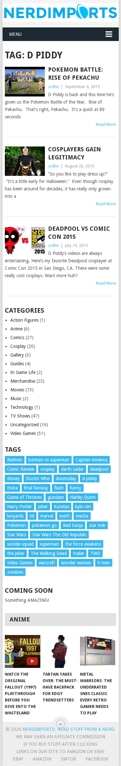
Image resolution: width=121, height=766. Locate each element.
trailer (78, 553)
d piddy (89, 478)
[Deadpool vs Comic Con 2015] (25, 241)
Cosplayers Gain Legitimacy (74, 153)
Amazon (42, 758)
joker (43, 506)
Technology (21, 407)
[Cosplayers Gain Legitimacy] (25, 161)
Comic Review (20, 469)
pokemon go (44, 525)
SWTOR (68, 758)
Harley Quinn (83, 497)
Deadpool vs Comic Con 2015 (79, 232)
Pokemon (16, 525)
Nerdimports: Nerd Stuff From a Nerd (68, 729)
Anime (16, 328)
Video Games (23, 433)
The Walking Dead (49, 553)
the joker (16, 553)
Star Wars (16, 534)
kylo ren (83, 506)
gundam (56, 497)
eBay (18, 758)
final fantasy (36, 487)
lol (32, 516)
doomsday (66, 478)
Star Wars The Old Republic (59, 534)
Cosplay (18, 346)
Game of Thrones (24, 497)
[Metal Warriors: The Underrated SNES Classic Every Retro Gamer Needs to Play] (97, 651)
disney (13, 478)
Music (16, 398)
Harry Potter (19, 506)
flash (59, 487)
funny (75, 487)
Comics (17, 337)
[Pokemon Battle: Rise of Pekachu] (25, 81)
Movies (17, 389)
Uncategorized (24, 424)
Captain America (91, 459)
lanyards (15, 516)
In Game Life (22, 372)
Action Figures (24, 320)
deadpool (99, 469)
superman (49, 544)
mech (64, 516)
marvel (46, 516)
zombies (15, 572)
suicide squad (20, 544)
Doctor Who (38, 478)
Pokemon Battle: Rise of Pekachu (75, 73)
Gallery (17, 355)
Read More (106, 124)
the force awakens (83, 544)
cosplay (47, 469)
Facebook (97, 758)
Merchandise (22, 381)
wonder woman (76, 562)
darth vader (72, 469)
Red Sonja (73, 525)
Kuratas (61, 506)
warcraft (47, 562)
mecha (82, 516)
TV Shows (20, 415)
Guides (17, 363)
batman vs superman (48, 459)
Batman (14, 459)
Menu (15, 34)
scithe (53, 86)
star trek (97, 525)
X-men (103, 562)
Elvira (12, 487)
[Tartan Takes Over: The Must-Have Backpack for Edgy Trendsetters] (60, 651)
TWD (95, 553)
